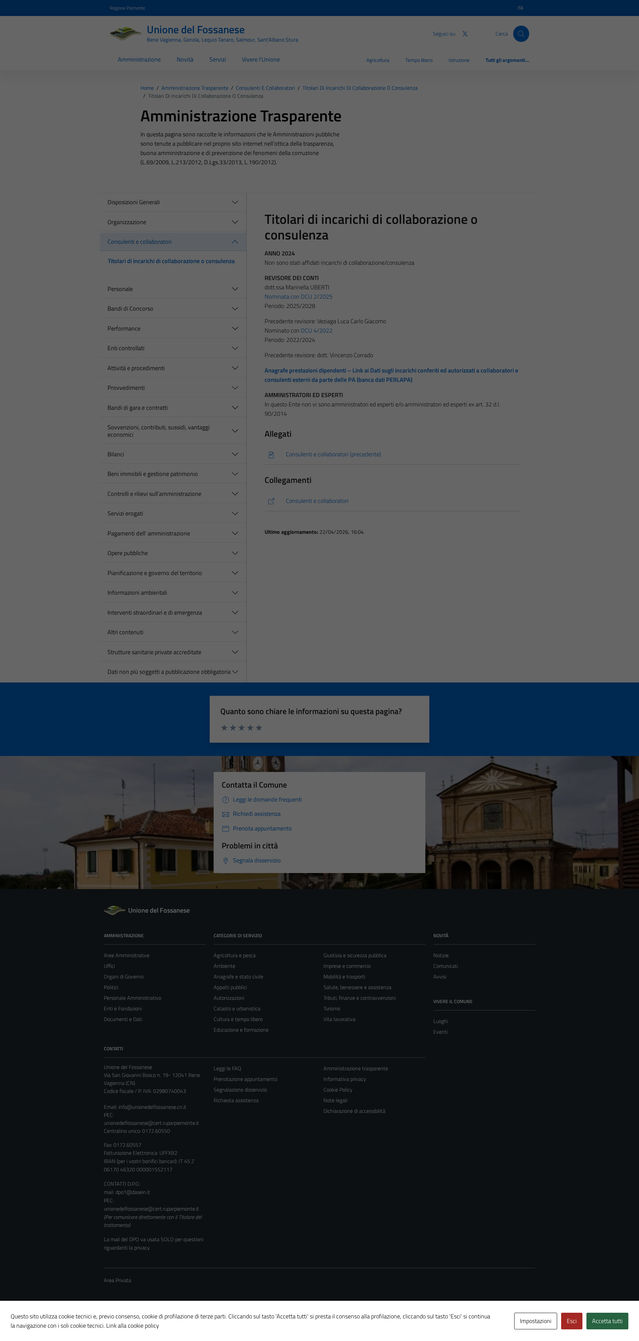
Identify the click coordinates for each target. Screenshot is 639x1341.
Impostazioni (535, 1320)
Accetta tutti (607, 1320)
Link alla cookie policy (132, 1325)
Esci (572, 1320)
